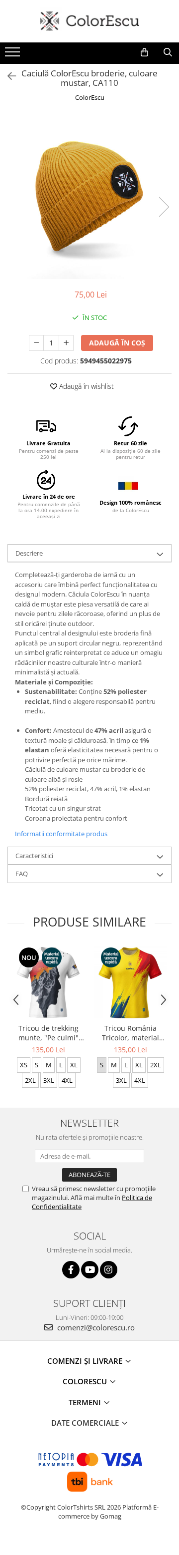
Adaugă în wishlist (85, 386)
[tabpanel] (89, 196)
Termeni (86, 1402)
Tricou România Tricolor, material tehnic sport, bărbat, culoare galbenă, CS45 (130, 1032)
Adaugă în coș (117, 342)
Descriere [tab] (29, 553)
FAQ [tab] (21, 873)
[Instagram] (108, 1269)
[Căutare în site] (168, 52)
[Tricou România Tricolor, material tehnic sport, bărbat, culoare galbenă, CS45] (130, 982)
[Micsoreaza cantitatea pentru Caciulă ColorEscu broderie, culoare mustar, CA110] (36, 343)
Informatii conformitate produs (61, 833)
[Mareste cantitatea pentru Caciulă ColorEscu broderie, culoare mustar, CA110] (66, 343)
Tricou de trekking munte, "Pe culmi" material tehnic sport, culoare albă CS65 (48, 1032)
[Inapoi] (7, 76)
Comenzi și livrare (85, 1361)
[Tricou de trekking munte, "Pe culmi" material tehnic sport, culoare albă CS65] (48, 982)
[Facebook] (71, 1269)
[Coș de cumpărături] (144, 52)
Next (164, 207)
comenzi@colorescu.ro (95, 1327)
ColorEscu (89, 97)
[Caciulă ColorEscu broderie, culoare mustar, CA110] (89, 196)
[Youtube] (89, 1269)
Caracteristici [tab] (34, 855)
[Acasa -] (89, 21)
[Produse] (13, 54)
